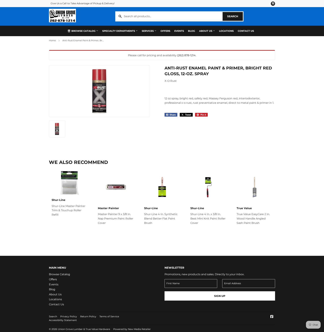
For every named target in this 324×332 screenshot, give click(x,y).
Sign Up (219, 296)
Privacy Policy (68, 316)
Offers (165, 31)
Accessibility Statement (63, 320)
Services (148, 31)
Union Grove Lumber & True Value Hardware (84, 329)
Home (52, 40)
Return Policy (88, 316)
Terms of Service (109, 316)
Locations (226, 31)
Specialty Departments (119, 31)
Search (235, 16)
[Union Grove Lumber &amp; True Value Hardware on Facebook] (271, 316)
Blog (191, 31)
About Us (206, 31)
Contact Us (246, 31)
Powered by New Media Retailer (132, 329)
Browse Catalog (83, 31)
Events (179, 31)
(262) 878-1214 (186, 55)
